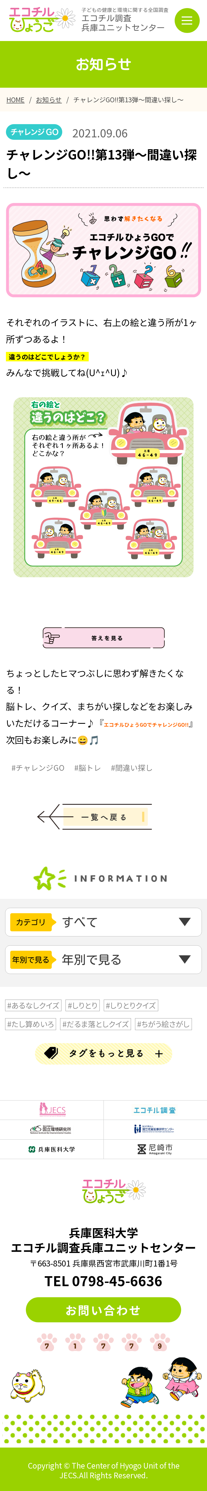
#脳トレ (87, 767)
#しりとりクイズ (131, 1005)
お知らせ (49, 99)
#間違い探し (132, 767)
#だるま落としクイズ (96, 1023)
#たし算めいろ (30, 1023)
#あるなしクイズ (33, 1005)
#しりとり (83, 1005)
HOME (15, 99)
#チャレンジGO (38, 767)
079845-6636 (117, 1280)
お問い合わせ (103, 1310)
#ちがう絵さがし (163, 1023)
